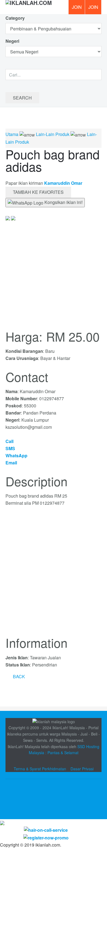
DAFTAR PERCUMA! (95, 9)
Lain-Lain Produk (52, 134)
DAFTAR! (76, 7)
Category (15, 18)
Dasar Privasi (82, 768)
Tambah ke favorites (38, 192)
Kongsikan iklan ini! (63, 202)
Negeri (12, 41)
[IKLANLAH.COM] (28, 7)
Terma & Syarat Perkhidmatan (40, 768)
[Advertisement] (53, 574)
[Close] (2, 822)
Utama (11, 134)
